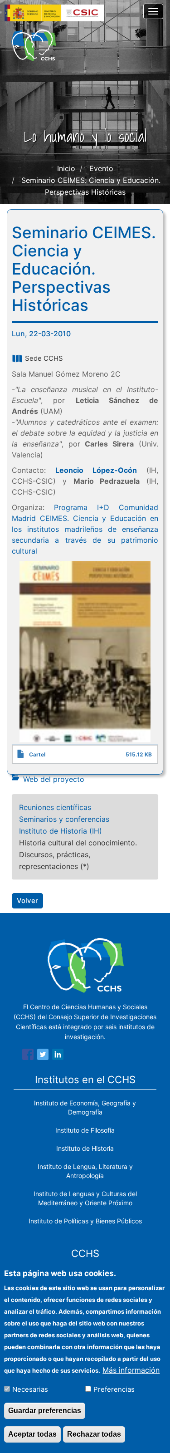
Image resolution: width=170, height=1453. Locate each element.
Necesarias (30, 1389)
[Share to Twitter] (43, 1056)
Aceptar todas (32, 1434)
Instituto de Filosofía (85, 1130)
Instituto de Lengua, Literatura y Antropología (85, 1171)
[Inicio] (34, 45)
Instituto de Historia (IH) (60, 830)
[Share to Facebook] (28, 1056)
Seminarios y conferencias (64, 819)
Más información (131, 1369)
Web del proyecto (53, 779)
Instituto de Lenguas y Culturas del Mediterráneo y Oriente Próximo (85, 1198)
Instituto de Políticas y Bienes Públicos (85, 1221)
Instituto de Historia (85, 1148)
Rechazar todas (94, 1434)
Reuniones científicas (55, 807)
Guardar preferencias (44, 1410)
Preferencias (114, 1389)
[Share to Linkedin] (57, 1056)
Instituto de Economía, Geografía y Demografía (85, 1107)
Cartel (37, 754)
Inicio (66, 168)
